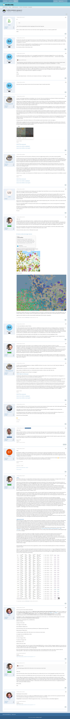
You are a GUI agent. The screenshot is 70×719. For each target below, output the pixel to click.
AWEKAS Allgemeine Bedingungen (22, 373)
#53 (65, 428)
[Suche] (65, 1)
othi (18, 477)
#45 (65, 96)
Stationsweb (18, 469)
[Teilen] (66, 14)
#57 (65, 662)
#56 (65, 607)
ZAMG (51, 612)
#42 (65, 37)
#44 (65, 82)
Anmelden (56, 1)
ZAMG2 (56, 612)
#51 (65, 363)
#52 (65, 404)
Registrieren (61, 1)
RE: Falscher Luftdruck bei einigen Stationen (24, 234)
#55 (65, 475)
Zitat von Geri (21, 665)
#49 (65, 323)
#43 (65, 53)
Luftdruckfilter (20, 237)
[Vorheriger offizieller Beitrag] (65, 444)
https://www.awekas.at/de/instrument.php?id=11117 (25, 656)
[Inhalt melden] (65, 33)
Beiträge (6, 28)
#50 (65, 343)
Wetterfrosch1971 (20, 519)
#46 (65, 154)
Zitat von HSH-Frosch (22, 60)
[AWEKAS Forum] (35, 4)
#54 (65, 448)
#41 (65, 17)
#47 (65, 189)
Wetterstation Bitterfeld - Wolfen (22, 467)
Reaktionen (6, 26)
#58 (65, 691)
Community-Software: (35, 717)
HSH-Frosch (27, 317)
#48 (65, 216)
